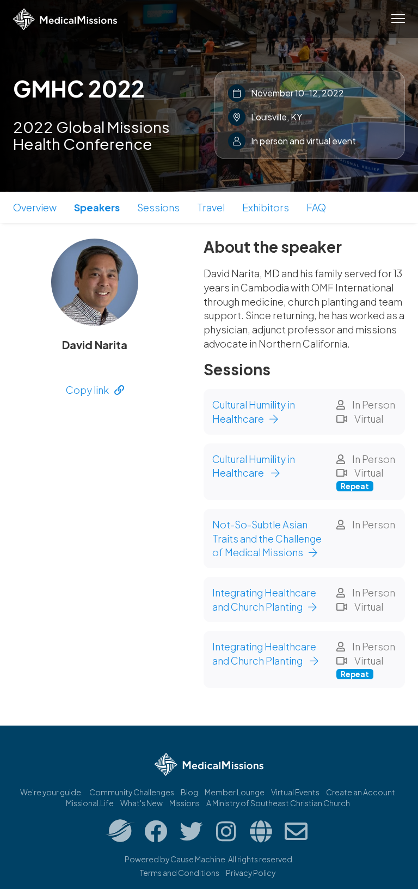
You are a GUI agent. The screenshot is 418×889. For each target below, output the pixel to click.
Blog (189, 792)
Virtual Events (295, 792)
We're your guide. (51, 792)
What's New (141, 803)
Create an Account (360, 792)
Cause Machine (197, 859)
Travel (211, 207)
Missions (184, 803)
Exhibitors (265, 207)
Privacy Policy (250, 873)
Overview (35, 207)
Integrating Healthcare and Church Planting (264, 599)
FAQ (316, 207)
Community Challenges (131, 792)
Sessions (158, 207)
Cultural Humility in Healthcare (253, 411)
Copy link (87, 389)
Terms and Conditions (179, 873)
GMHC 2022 (79, 88)
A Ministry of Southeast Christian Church (278, 803)
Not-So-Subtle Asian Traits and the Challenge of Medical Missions (267, 538)
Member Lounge (235, 792)
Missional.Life (90, 803)
